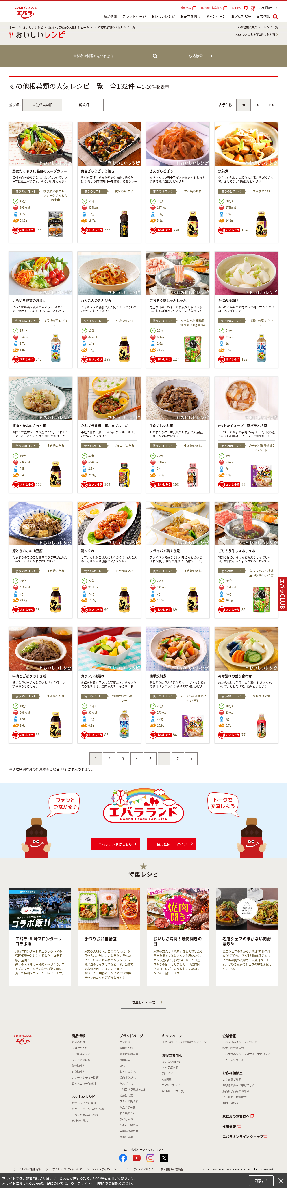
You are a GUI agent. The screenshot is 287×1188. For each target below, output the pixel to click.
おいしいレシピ (163, 16)
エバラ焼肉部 (170, 1068)
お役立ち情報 (190, 16)
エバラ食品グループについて (239, 1042)
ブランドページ (134, 16)
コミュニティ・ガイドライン (140, 1169)
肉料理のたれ (80, 1048)
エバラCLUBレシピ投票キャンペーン (184, 1042)
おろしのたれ (128, 1072)
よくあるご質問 (231, 1079)
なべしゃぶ (126, 1119)
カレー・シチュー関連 (85, 1078)
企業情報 (263, 16)
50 (257, 104)
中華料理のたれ (81, 1054)
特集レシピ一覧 (143, 1002)
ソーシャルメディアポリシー (103, 1169)
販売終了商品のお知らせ (237, 1091)
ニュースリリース (233, 1060)
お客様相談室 (241, 16)
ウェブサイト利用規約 (87, 1183)
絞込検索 (196, 56)
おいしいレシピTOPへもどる (255, 34)
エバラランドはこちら (115, 844)
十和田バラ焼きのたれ (133, 1089)
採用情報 (185, 8)
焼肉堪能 (125, 1060)
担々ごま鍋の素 (129, 1125)
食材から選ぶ (80, 1121)
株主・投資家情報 (233, 1048)
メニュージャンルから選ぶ (88, 1109)
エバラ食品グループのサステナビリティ (246, 1054)
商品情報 (110, 16)
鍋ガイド (167, 1073)
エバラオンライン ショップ (242, 1136)
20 (243, 104)
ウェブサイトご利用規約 (27, 1169)
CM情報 (167, 1079)
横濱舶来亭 (126, 1137)
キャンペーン (216, 16)
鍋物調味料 (78, 1066)
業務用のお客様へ (211, 8)
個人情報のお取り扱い (173, 1169)
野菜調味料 (78, 1072)
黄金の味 (125, 1042)
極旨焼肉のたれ (129, 1054)
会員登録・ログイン (172, 844)
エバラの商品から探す (85, 1115)
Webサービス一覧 (173, 1091)
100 (271, 104)
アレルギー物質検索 (234, 1097)
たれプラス (126, 1084)
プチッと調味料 (81, 1060)
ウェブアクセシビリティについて (64, 1169)
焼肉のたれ (78, 1042)
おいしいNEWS (171, 1061)
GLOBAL (238, 8)
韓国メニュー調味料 (84, 1084)
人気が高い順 (42, 104)
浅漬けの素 (126, 1096)
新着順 (84, 104)
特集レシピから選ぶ (84, 1103)
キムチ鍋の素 (128, 1107)
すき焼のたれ (128, 1113)
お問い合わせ (230, 1103)
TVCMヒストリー (172, 1085)
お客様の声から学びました (238, 1085)
